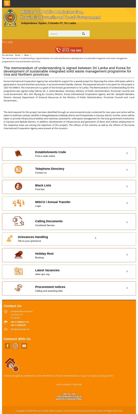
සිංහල (4, 41)
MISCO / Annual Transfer (53, 203)
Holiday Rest (44, 255)
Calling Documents (49, 223)
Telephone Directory (49, 170)
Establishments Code (50, 153)
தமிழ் (10, 41)
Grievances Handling (33, 238)
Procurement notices (50, 288)
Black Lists (43, 187)
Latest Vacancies (47, 272)
